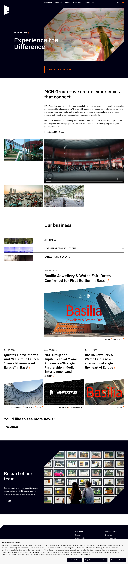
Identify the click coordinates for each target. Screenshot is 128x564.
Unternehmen (76, 407)
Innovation (117, 339)
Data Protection (110, 538)
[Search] (93, 2)
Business (58, 2)
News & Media (80, 538)
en (123, 2)
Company (48, 2)
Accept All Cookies (117, 560)
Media (67, 2)
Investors (77, 2)
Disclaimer (109, 535)
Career (87, 2)
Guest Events (16, 407)
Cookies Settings (74, 560)
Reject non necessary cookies (95, 560)
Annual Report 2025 (59, 69)
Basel (107, 339)
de (118, 2)
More (8, 501)
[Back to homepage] (6, 10)
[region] (64, 551)
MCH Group (20, 32)
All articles (12, 427)
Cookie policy (85, 554)
